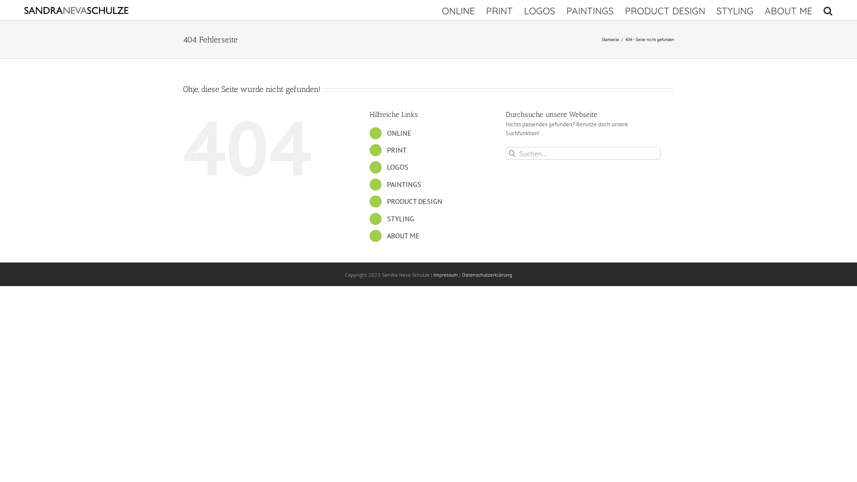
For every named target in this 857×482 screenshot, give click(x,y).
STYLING (400, 218)
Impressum (445, 274)
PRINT (397, 149)
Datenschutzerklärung (487, 274)
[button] (828, 10)
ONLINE (399, 133)
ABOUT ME (403, 235)
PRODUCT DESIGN (414, 201)
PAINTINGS (404, 184)
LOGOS (397, 166)
